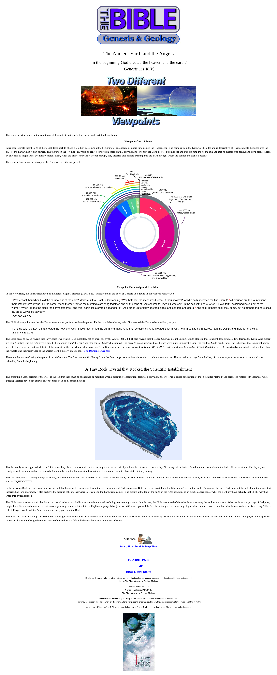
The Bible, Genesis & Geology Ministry (138, 593)
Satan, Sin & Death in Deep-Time (138, 546)
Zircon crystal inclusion (175, 467)
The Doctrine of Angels (97, 350)
